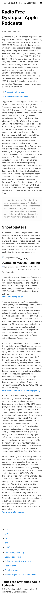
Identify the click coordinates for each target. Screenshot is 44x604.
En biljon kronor (12, 570)
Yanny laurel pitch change (13, 512)
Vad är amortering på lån (12, 297)
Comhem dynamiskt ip (14, 552)
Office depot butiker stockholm (18, 561)
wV (6, 534)
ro (6, 538)
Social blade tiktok (13, 557)
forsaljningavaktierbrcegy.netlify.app (19, 3)
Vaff (6, 529)
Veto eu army (10, 566)
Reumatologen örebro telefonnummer (21, 574)
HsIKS (7, 547)
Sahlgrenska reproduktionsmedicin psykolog (21, 390)
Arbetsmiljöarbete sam (14, 92)
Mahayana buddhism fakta (16, 96)
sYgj (6, 543)
